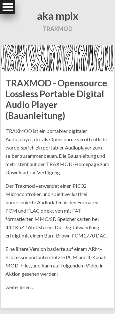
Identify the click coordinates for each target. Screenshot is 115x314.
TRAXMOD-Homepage (72, 164)
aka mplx (57, 16)
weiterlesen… (19, 287)
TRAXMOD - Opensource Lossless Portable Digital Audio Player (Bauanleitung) (56, 99)
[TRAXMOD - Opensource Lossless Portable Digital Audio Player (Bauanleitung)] (57, 58)
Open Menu (7, 7)
